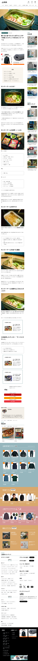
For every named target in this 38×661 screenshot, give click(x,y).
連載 (36, 5)
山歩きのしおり (4, 623)
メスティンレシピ (15, 420)
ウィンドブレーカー (4, 570)
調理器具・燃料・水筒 (5, 580)
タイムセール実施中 (13, 396)
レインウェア (3, 566)
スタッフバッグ (4, 585)
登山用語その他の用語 (6, 655)
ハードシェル (10, 570)
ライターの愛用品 (4, 603)
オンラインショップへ (23, 601)
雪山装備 (8, 585)
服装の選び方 (9, 616)
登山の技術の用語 (5, 650)
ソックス (10, 571)
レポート (20, 5)
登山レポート (3, 601)
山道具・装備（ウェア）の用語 (6, 636)
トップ (3, 5)
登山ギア (11, 5)
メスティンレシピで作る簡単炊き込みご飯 (8, 440)
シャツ (16, 566)
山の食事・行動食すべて (5, 610)
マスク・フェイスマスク (5, 573)
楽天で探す (13, 394)
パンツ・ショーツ (4, 568)
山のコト (5, 420)
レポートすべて (10, 603)
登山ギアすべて (13, 585)
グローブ (14, 592)
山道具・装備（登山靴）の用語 (6, 638)
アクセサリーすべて (4, 594)
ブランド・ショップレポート (11, 601)
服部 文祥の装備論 (4, 625)
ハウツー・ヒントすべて (13, 618)
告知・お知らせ (26, 566)
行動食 (8, 608)
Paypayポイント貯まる (12, 399)
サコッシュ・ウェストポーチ (12, 590)
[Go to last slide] (2, 433)
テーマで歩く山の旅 (10, 623)
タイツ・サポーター (4, 571)
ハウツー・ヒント (31, 5)
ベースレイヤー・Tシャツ (10, 566)
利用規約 (13, 634)
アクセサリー (15, 5)
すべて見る (31, 557)
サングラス (3, 590)
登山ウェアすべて (12, 573)
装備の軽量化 (3, 616)
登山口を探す (26, 573)
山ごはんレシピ (4, 608)
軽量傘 (11, 592)
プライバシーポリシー (15, 636)
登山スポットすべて (23, 575)
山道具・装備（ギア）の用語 (6, 633)
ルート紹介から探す (32, 573)
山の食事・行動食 (25, 5)
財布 (2, 592)
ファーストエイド (4, 582)
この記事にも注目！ (8, 322)
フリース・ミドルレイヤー (12, 568)
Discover (28, 2)
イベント (21, 566)
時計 (6, 590)
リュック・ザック (4, 578)
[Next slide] (23, 433)
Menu (35, 2)
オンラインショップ (31, 446)
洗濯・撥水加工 (14, 616)
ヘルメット (15, 583)
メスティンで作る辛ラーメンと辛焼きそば (20, 440)
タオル (5, 592)
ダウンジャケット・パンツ (5, 564)
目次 (13, 69)
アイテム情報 (31, 566)
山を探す (21, 573)
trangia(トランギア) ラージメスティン (15, 386)
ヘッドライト (3, 583)
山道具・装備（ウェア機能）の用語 (6, 641)
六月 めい (10, 409)
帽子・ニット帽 (14, 571)
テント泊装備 (11, 580)
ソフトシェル (16, 570)
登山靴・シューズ (10, 578)
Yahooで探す (13, 401)
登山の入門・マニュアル (5, 618)
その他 (8, 592)
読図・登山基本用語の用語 (6, 648)
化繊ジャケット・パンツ (14, 564)
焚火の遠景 (9, 625)
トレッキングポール (9, 583)
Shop (32, 2)
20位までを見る (34, 106)
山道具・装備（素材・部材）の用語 (6, 644)
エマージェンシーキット (11, 582)
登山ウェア (6, 5)
